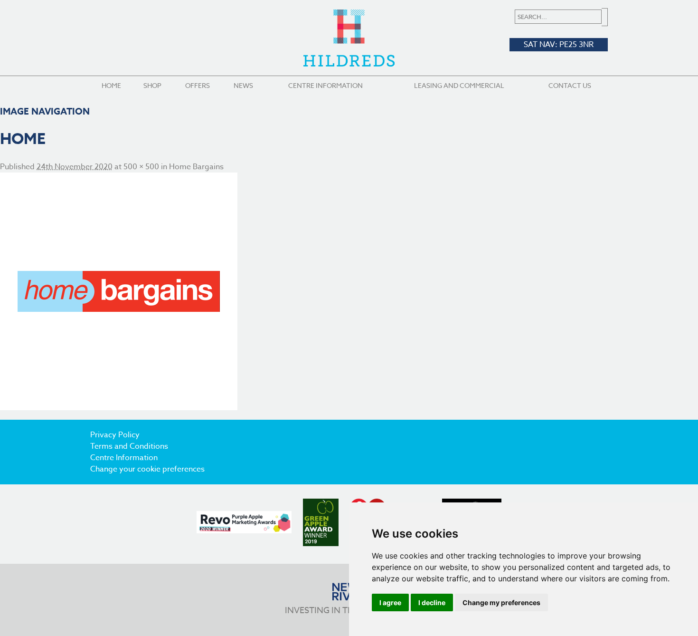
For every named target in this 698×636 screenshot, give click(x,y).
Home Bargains (196, 167)
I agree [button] (390, 602)
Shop (152, 85)
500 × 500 (141, 167)
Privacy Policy (115, 435)
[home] (349, 291)
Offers (197, 85)
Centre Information (325, 85)
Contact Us (569, 85)
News (243, 85)
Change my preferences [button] (501, 602)
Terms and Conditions (129, 446)
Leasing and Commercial (459, 85)
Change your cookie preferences (147, 469)
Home (111, 85)
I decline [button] (431, 602)
